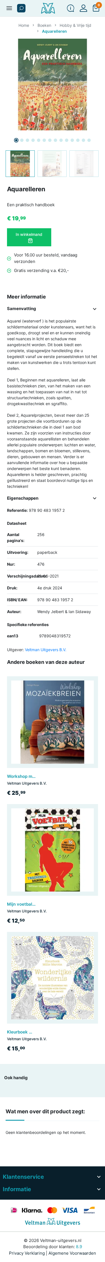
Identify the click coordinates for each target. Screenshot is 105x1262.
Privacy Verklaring (27, 1253)
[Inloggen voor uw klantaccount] (83, 8)
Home (23, 25)
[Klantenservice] (71, 8)
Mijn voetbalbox (23, 904)
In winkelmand (29, 234)
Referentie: (17, 510)
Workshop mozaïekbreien (33, 776)
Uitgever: (15, 649)
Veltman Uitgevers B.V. (45, 649)
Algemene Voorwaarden (72, 1253)
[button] (21, 8)
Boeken (44, 25)
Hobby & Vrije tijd (75, 25)
